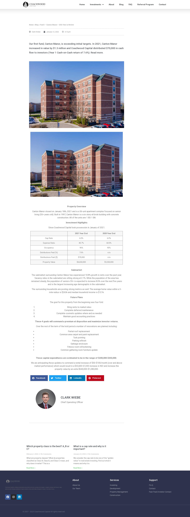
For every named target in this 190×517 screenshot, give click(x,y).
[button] (39, 378)
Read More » (30, 468)
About (111, 4)
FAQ (130, 4)
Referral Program (145, 4)
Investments (95, 4)
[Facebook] (7, 497)
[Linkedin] (19, 497)
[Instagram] (13, 497)
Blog (121, 4)
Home (82, 4)
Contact (162, 4)
